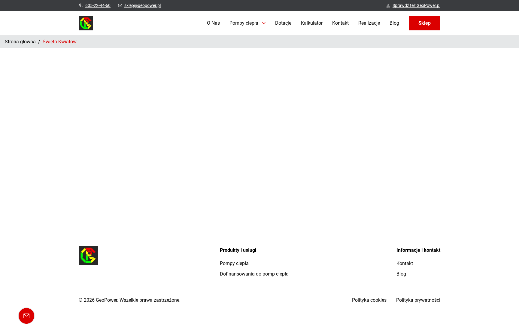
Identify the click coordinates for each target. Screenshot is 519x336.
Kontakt (340, 23)
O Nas (213, 23)
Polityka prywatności (418, 300)
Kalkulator (312, 23)
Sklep (424, 23)
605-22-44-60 (98, 5)
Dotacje (283, 23)
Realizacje (369, 23)
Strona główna (20, 42)
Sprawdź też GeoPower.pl (416, 5)
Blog (394, 23)
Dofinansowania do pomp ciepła (254, 274)
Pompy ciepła (243, 23)
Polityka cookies (369, 300)
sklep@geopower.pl (142, 5)
